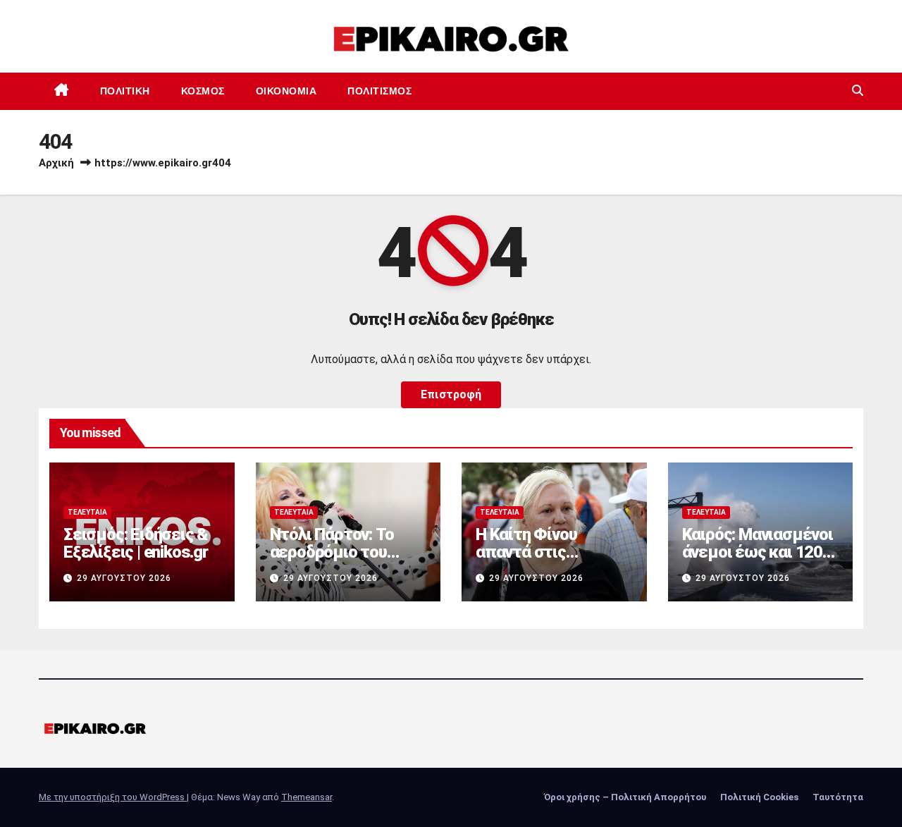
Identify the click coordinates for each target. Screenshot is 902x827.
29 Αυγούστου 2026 (124, 578)
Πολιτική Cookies (759, 797)
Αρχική (56, 163)
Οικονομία (286, 91)
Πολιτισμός (379, 91)
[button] (857, 90)
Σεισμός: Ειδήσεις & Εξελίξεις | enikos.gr (135, 543)
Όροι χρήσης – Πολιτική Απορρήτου (625, 797)
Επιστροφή (451, 394)
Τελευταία (87, 512)
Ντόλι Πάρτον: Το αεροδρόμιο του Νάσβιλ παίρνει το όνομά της (336, 561)
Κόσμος (203, 91)
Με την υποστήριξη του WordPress (113, 797)
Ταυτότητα (838, 797)
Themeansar (306, 797)
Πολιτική (125, 91)
